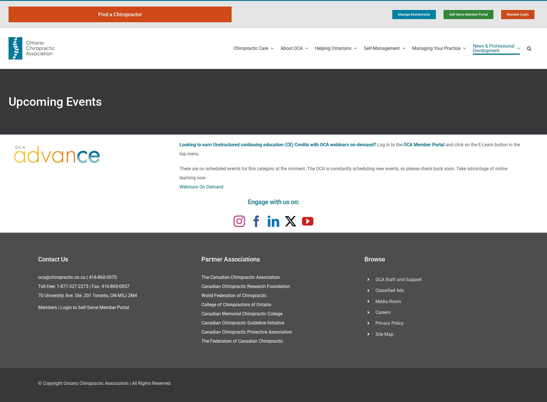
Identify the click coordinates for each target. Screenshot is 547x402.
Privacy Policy (389, 323)
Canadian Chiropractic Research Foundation (245, 286)
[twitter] (290, 221)
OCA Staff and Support (398, 279)
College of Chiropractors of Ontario (236, 304)
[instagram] (239, 221)
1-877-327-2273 (72, 286)
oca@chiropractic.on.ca (61, 277)
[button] (529, 48)
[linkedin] (273, 221)
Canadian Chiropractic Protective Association (246, 332)
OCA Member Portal (423, 144)
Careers (383, 312)
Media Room (388, 301)
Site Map (384, 334)
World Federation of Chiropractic (233, 295)
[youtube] (307, 221)
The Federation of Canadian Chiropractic (242, 341)
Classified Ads (389, 290)
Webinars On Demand (201, 187)
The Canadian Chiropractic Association (240, 277)
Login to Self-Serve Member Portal (94, 307)
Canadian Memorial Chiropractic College (241, 313)
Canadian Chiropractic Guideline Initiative (242, 323)
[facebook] (256, 221)
